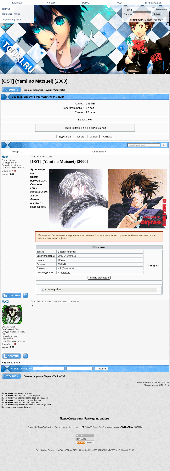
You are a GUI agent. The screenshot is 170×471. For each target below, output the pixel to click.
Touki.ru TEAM (127, 427)
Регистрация (136, 19)
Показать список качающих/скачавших (37, 96)
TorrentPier (42, 427)
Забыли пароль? (154, 19)
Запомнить (161, 9)
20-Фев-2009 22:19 (43, 157)
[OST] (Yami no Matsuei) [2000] (34, 81)
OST (62, 90)
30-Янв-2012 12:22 (43, 302)
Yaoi (55, 90)
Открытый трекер (11, 13)
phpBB (81, 427)
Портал (6, 8)
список (65, 272)
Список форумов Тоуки (37, 90)
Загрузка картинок (11, 19)
